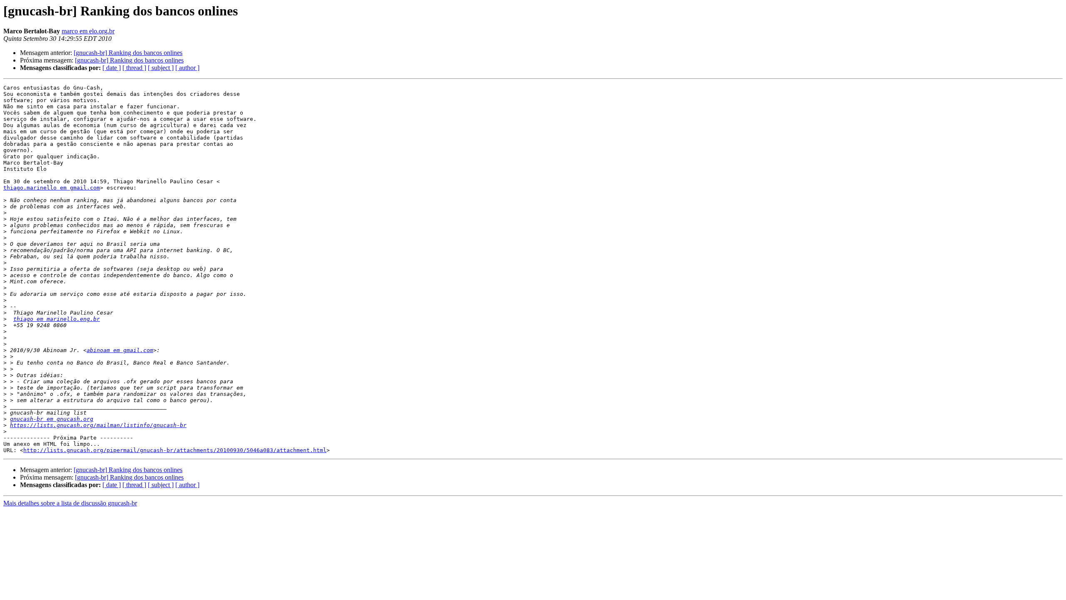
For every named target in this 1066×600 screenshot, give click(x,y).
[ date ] (111, 67)
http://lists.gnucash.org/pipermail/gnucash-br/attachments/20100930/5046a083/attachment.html (174, 450)
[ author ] (187, 67)
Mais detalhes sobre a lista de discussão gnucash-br (70, 503)
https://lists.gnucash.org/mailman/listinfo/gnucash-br (98, 425)
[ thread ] (134, 67)
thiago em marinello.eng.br (56, 319)
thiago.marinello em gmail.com (51, 188)
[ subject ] (161, 67)
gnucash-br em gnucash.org (51, 419)
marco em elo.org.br (88, 31)
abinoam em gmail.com (120, 350)
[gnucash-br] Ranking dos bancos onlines (128, 52)
